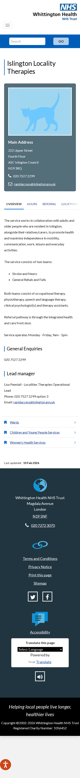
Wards (14, 422)
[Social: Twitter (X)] (33, 596)
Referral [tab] (49, 204)
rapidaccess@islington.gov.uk (35, 184)
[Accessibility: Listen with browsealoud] (40, 676)
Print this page (40, 575)
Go (61, 41)
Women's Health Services (28, 442)
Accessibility (40, 632)
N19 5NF (40, 516)
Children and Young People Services (35, 432)
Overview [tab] (14, 204)
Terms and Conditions (40, 558)
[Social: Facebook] (47, 596)
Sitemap (40, 583)
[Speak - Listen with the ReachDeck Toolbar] (5, 764)
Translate (43, 662)
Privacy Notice (40, 566)
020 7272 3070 (43, 525)
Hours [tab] (32, 204)
